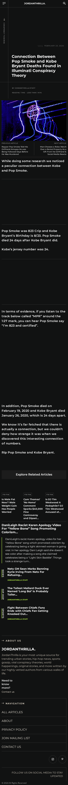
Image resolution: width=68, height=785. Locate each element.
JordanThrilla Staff (25, 88)
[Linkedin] (28, 465)
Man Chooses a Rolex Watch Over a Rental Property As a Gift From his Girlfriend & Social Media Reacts (53, 150)
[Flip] (59, 465)
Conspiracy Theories (4, 33)
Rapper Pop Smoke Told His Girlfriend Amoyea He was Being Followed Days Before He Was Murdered (15, 150)
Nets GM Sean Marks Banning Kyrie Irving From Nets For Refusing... (28, 572)
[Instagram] (53, 759)
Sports (3, 613)
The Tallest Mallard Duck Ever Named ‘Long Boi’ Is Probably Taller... (28, 591)
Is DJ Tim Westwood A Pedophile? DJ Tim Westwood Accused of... (54, 505)
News (3, 573)
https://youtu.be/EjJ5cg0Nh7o (17, 334)
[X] (12, 465)
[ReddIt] (36, 465)
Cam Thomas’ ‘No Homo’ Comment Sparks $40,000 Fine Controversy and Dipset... (33, 509)
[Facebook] (5, 465)
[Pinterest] (20, 465)
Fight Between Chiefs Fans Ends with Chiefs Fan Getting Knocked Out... (27, 611)
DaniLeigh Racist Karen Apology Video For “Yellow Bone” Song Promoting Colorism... (31, 528)
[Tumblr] (43, 465)
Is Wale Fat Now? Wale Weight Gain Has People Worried (9, 505)
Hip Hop (6, 494)
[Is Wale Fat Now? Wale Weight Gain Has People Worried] (12, 485)
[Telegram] (51, 465)
